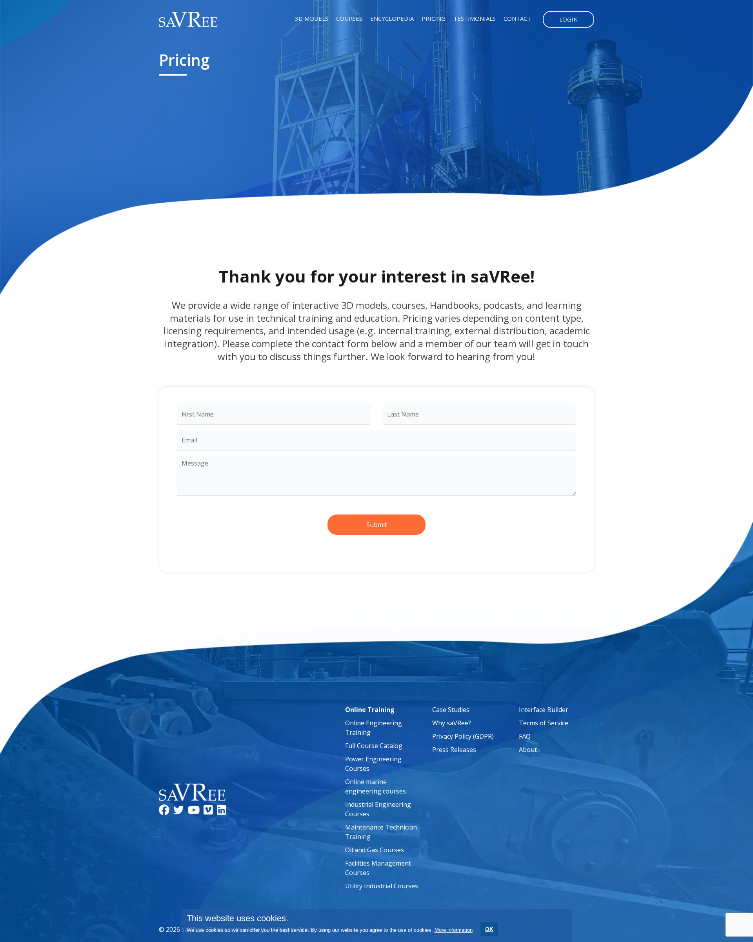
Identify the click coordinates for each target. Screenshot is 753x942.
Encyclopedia (392, 18)
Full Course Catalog (373, 745)
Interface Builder (543, 709)
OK (489, 929)
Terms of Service (543, 723)
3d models (311, 18)
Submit (376, 524)
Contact (517, 18)
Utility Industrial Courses (381, 886)
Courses (349, 18)
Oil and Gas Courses (374, 850)
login (568, 19)
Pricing (434, 18)
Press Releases (454, 749)
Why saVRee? (451, 723)
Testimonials (474, 18)
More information (454, 930)
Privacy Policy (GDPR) (463, 736)
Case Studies (450, 709)
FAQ (525, 736)
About (528, 749)
